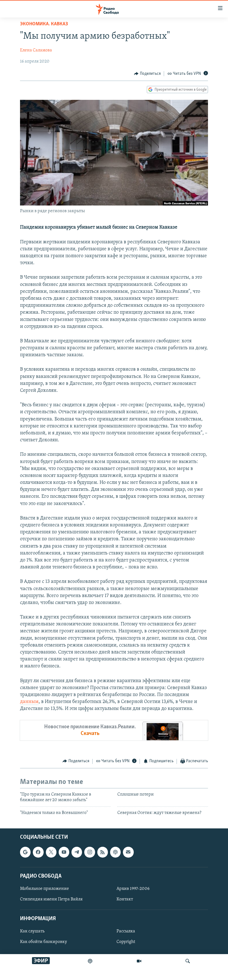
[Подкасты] (115, 852)
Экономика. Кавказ (44, 24)
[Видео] (139, 961)
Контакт (125, 899)
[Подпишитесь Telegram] (76, 852)
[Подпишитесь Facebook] (38, 852)
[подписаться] (128, 852)
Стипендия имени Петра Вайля (51, 899)
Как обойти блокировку (43, 942)
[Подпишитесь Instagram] (89, 852)
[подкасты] (90, 961)
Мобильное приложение (44, 889)
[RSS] (102, 852)
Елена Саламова (36, 50)
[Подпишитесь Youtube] (64, 852)
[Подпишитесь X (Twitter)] (51, 852)
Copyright (126, 942)
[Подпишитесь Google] (25, 852)
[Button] (147, 73)
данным (29, 701)
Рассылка (126, 931)
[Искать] (187, 961)
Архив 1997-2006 (133, 889)
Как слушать (32, 931)
